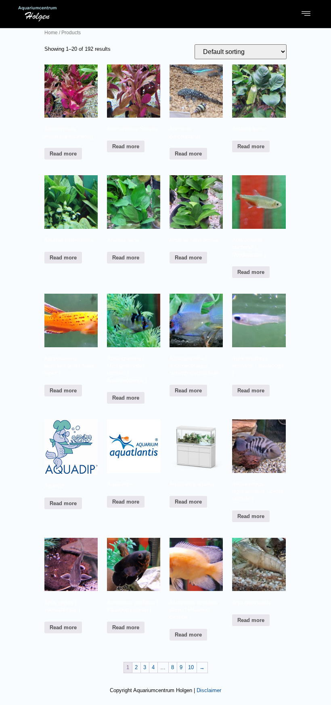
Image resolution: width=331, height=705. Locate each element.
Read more (63, 154)
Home (51, 32)
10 (191, 667)
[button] (306, 13)
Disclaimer (209, 690)
